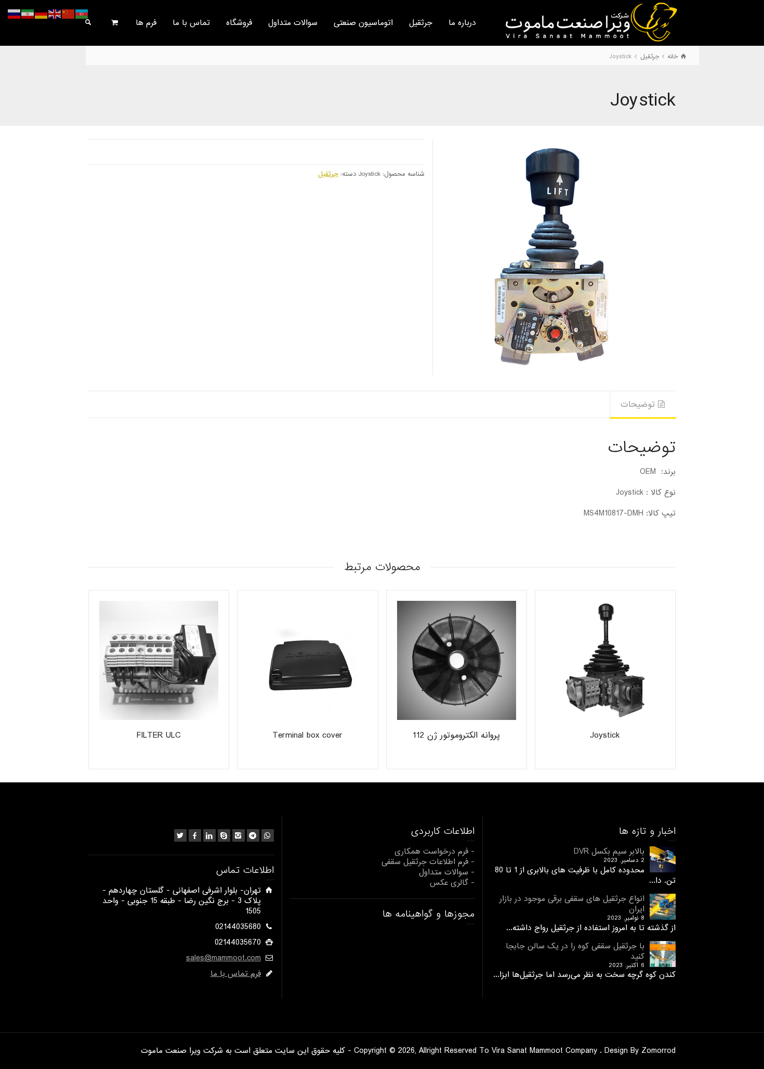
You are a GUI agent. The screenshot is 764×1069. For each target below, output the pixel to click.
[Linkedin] (209, 835)
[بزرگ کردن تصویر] (558, 257)
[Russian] (14, 14)
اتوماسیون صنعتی (363, 23)
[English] (55, 14)
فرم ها (146, 23)
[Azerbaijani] (82, 14)
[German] (41, 14)
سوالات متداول (293, 23)
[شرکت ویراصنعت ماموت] (590, 22)
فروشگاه (239, 23)
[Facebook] (195, 835)
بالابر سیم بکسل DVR (609, 851)
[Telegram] (253, 835)
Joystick (605, 735)
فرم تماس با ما (235, 974)
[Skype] (224, 835)
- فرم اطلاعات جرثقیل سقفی (428, 862)
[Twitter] (180, 835)
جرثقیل (420, 23)
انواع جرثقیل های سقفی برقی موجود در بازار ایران (571, 904)
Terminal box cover (307, 735)
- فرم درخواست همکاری (434, 851)
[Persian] (28, 14)
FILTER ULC (159, 735)
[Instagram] (238, 835)
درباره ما (462, 23)
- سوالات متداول (447, 872)
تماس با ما (191, 23)
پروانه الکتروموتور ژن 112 (456, 735)
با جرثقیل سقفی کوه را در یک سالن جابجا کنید (575, 951)
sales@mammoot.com (223, 958)
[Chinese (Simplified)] (68, 14)
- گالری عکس (452, 883)
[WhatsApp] (267, 835)
